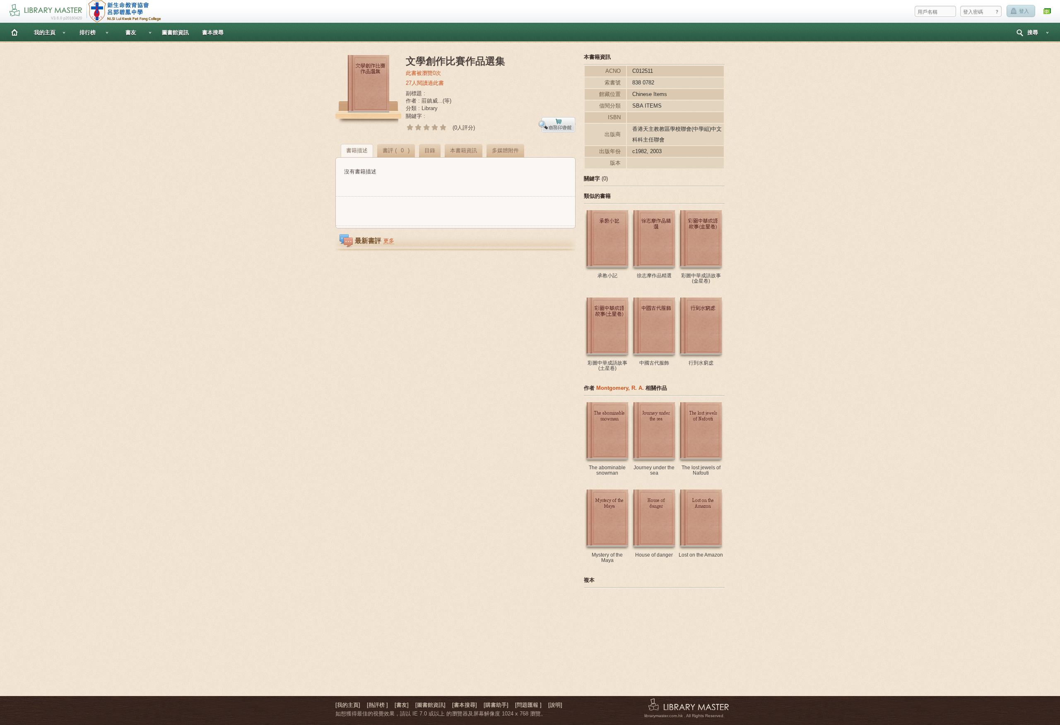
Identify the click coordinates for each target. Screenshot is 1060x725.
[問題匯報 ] (528, 705)
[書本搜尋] (464, 705)
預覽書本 (557, 124)
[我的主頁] (347, 705)
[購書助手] (496, 705)
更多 (388, 241)
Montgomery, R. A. (620, 388)
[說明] (555, 705)
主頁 (14, 32)
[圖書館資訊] (430, 705)
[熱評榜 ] (377, 705)
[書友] (402, 705)
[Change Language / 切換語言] (1047, 11)
